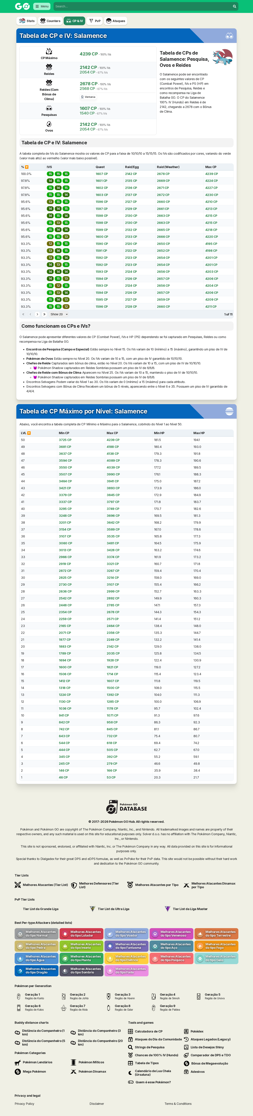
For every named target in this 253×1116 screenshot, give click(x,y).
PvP (98, 21)
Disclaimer (96, 1103)
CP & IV (77, 21)
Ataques (119, 21)
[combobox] (142, 6)
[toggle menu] (234, 6)
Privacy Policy (24, 1103)
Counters (53, 21)
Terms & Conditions (178, 1103)
